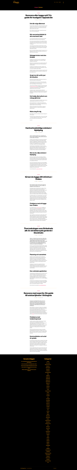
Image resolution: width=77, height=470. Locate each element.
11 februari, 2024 (41, 297)
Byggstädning (48, 381)
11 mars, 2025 (40, 132)
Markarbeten (48, 417)
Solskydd (48, 440)
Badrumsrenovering (48, 364)
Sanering (48, 434)
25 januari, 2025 (41, 181)
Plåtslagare (48, 426)
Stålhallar (48, 442)
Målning (48, 414)
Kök (48, 409)
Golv (48, 397)
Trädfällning (48, 451)
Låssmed (48, 411)
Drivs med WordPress (29, 468)
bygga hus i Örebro (38, 207)
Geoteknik (48, 395)
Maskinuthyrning (48, 420)
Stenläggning (48, 445)
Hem (54, 2)
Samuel (36, 297)
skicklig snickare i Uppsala (34, 86)
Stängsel (48, 443)
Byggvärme (48, 383)
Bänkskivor (48, 366)
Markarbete (48, 415)
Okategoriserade (48, 423)
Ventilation (48, 459)
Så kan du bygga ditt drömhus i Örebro (38, 178)
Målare (48, 412)
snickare (33, 313)
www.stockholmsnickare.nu (42, 285)
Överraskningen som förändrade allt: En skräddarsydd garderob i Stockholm (38, 230)
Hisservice (48, 403)
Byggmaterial (48, 380)
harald (37, 132)
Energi (48, 389)
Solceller (48, 439)
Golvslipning (48, 400)
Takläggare (48, 448)
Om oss (57, 2)
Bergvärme (48, 369)
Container (48, 384)
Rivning (48, 429)
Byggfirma (48, 375)
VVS (48, 462)
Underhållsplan (48, 454)
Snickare (38, 125)
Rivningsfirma (48, 431)
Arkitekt (48, 361)
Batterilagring (48, 367)
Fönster (48, 392)
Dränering (47, 386)
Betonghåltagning (48, 372)
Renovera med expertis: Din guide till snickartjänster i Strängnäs (38, 294)
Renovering (48, 428)
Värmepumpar (48, 457)
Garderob (48, 394)
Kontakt (60, 2)
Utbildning (48, 456)
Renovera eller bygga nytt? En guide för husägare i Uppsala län (38, 16)
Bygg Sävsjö (24, 468)
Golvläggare (48, 398)
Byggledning (48, 378)
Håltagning (48, 401)
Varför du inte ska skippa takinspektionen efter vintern (29, 365)
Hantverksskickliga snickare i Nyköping (38, 129)
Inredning (48, 406)
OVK (48, 425)
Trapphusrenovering (48, 453)
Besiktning (48, 370)
